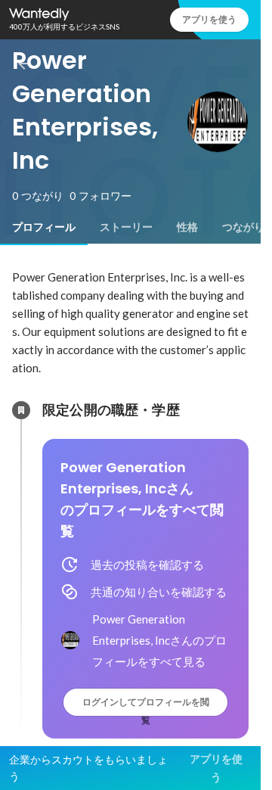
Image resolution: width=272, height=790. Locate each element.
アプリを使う (209, 19)
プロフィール (44, 227)
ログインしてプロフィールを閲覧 (145, 705)
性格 (187, 227)
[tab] (44, 227)
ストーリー (126, 227)
